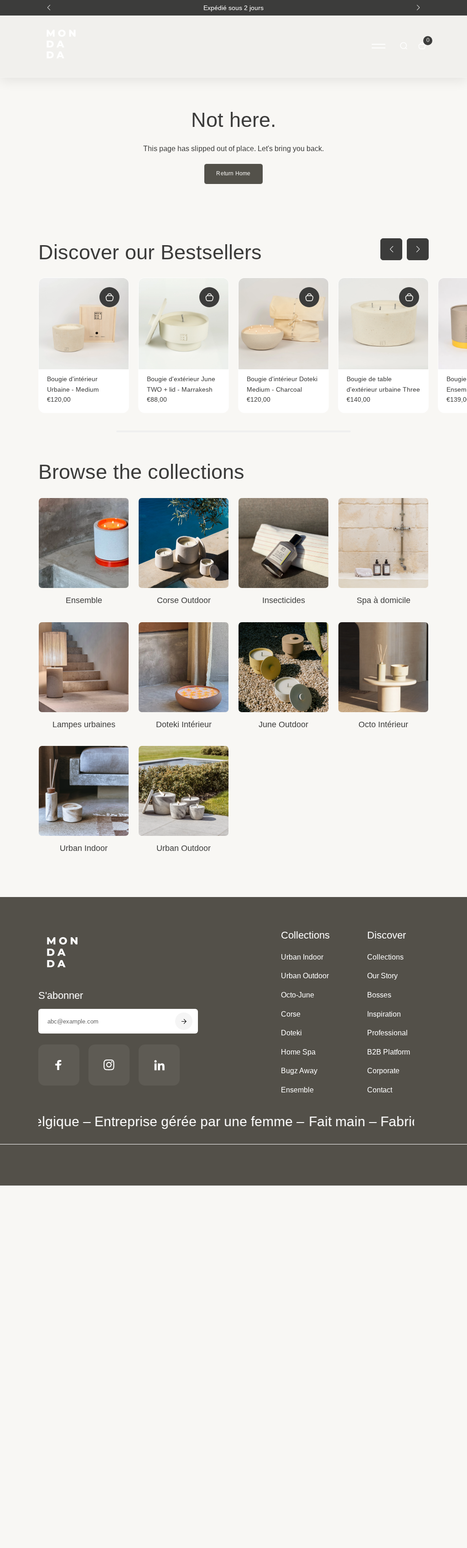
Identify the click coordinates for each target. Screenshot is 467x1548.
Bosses (379, 995)
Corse (291, 1014)
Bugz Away (299, 1071)
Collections (385, 957)
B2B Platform (388, 1052)
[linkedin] (159, 1065)
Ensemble (297, 1090)
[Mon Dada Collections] (61, 65)
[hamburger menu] (378, 46)
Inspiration (384, 1014)
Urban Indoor (302, 957)
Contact (379, 1090)
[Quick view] (109, 297)
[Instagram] (109, 1065)
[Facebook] (58, 1065)
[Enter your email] (183, 1021)
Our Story (382, 976)
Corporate (383, 1071)
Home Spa (298, 1052)
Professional (387, 1033)
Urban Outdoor (305, 976)
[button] (49, 8)
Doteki (291, 1033)
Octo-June (297, 995)
